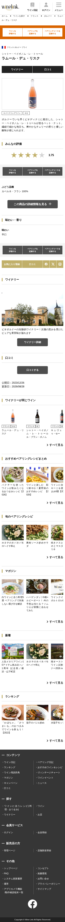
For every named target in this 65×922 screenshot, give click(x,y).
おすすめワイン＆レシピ (50, 767)
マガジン (8, 777)
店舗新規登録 (44, 850)
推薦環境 (42, 873)
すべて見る (56, 444)
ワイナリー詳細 (32, 342)
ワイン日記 (9, 762)
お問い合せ (43, 878)
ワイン (41, 806)
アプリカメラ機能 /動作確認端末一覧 (13, 891)
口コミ (48, 69)
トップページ (11, 868)
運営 (6, 884)
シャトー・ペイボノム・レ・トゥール (22, 53)
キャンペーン (11, 783)
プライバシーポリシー (49, 884)
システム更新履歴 (13, 878)
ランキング (9, 767)
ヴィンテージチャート (49, 772)
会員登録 (42, 832)
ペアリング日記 (45, 762)
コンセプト (43, 868)
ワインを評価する (12, 32)
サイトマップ (44, 889)
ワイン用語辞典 (12, 772)
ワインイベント (45, 777)
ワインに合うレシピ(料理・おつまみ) (18, 808)
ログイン (8, 832)
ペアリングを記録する (32, 32)
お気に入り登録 (12, 264)
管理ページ (9, 850)
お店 (40, 814)
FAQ (6, 873)
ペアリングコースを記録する (52, 32)
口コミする (33, 370)
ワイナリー (17, 69)
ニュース (42, 783)
